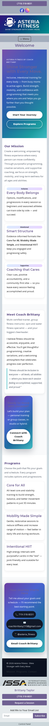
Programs (21, 671)
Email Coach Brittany (24, 643)
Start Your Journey (24, 114)
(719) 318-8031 (24, 3)
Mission (11, 671)
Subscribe (40, 715)
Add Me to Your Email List (24, 710)
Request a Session (24, 702)
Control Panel (25, 724)
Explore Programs (24, 124)
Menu (25, 38)
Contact (32, 671)
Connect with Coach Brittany (18, 436)
